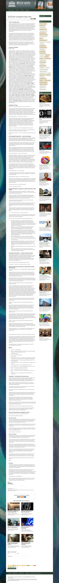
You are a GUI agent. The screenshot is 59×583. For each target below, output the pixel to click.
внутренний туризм (42, 27)
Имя (8, 553)
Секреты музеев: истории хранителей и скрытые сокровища (26, 543)
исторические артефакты (43, 40)
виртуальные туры (42, 25)
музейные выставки (47, 58)
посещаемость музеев (43, 73)
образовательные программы (44, 69)
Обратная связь (14, 573)
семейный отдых (42, 76)
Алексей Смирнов (10, 488)
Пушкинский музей (42, 212)
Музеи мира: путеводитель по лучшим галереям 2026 (13, 512)
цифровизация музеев (43, 85)
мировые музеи (48, 54)
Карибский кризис (42, 150)
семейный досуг (48, 74)
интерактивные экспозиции (43, 34)
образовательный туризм (43, 71)
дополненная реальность (43, 29)
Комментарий (10, 556)
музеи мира (41, 56)
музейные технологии (43, 62)
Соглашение (27, 573)
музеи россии (41, 58)
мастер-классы (42, 54)
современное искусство (43, 78)
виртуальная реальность (43, 23)
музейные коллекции (43, 60)
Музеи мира (23, 2)
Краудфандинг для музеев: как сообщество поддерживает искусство (13, 543)
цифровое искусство (42, 87)
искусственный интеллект (43, 36)
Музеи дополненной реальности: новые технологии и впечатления (27, 527)
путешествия (49, 73)
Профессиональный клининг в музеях (45, 227)
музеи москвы (46, 56)
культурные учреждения (43, 47)
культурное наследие (42, 45)
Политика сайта (21, 573)
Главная (9, 573)
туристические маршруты (43, 82)
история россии (42, 43)
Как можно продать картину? (43, 322)
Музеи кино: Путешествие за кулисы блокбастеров (26, 512)
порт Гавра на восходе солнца (22, 23)
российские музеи (42, 74)
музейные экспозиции (43, 65)
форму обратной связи (16, 580)
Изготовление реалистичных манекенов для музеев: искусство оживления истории (44, 259)
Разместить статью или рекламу (35, 573)
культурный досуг (42, 49)
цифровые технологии (43, 89)
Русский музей (41, 337)
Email (18, 553)
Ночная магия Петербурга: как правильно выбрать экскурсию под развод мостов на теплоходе (44, 243)
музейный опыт (42, 67)
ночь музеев (47, 67)
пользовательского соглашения (27, 579)
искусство (41, 38)
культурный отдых (42, 51)
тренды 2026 (41, 80)
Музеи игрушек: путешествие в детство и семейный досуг (13, 527)
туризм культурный (47, 80)
